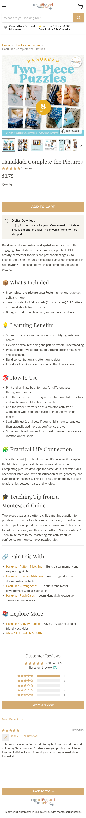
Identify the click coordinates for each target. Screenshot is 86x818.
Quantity (7, 184)
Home (6, 45)
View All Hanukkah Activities (25, 633)
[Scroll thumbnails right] (80, 145)
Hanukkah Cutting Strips (22, 586)
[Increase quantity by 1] (37, 193)
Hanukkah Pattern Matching (24, 566)
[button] (11, 168)
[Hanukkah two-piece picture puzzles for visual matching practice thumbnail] (8, 145)
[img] (10, 730)
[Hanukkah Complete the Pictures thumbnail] (22, 145)
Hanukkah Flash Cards (20, 595)
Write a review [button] (43, 705)
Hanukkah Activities (27, 45)
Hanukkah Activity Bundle (23, 623)
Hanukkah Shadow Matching (24, 576)
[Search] (78, 17)
